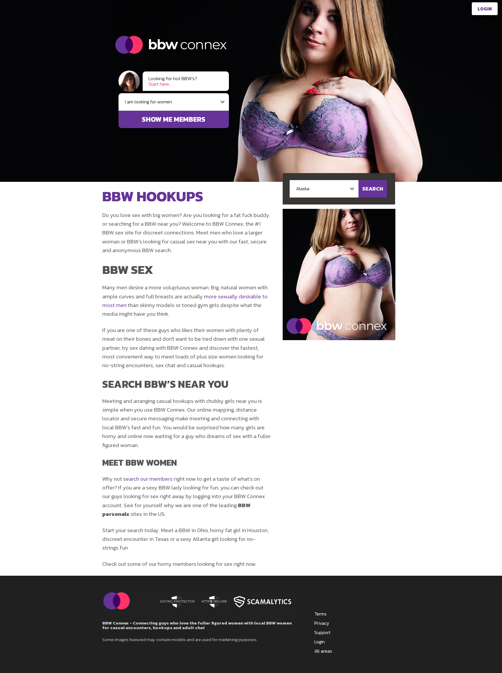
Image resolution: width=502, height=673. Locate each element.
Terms (320, 613)
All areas (323, 650)
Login (485, 8)
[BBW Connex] (166, 66)
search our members (148, 479)
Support (322, 632)
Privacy (321, 623)
